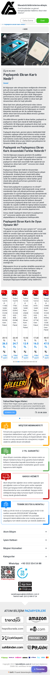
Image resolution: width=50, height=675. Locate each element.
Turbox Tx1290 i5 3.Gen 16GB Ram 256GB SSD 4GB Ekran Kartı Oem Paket (25, 313)
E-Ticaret (16, 672)
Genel (5, 83)
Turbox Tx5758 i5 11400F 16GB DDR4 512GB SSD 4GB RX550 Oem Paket (4, 311)
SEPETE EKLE (4, 357)
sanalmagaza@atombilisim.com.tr (25, 594)
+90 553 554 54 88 (31, 563)
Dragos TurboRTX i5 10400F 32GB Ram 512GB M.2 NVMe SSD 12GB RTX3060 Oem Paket (46, 314)
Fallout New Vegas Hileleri (15, 401)
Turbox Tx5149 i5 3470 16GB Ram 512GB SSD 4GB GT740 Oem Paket (35, 311)
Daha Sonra (28, 20)
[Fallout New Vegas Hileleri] (25, 382)
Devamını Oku (10, 412)
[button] (13, 361)
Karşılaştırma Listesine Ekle (4, 352)
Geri (25, 29)
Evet (43, 20)
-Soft (10, 672)
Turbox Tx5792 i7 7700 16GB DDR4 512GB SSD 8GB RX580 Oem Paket (15, 311)
